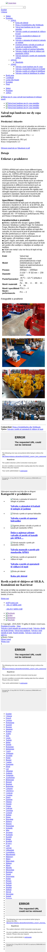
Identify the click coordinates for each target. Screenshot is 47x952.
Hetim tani (5, 598)
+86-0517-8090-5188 (14, 609)
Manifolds (19, 62)
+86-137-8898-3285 (13, 605)
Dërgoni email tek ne (9, 148)
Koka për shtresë (21, 23)
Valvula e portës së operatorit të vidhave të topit (25, 429)
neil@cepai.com (12, 603)
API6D (13, 64)
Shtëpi (8, 16)
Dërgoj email (6, 639)
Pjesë (8, 84)
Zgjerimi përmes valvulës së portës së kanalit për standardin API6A (29, 46)
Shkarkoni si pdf (23, 148)
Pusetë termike (18, 633)
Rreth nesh (10, 75)
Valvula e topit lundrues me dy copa (29, 67)
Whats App (5, 641)
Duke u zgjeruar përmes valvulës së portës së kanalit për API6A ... (24, 535)
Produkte (9, 18)
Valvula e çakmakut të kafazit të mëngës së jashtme (25, 507)
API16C (14, 60)
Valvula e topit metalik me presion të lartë (16, 628)
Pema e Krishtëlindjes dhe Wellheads (29, 25)
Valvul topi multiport (22, 630)
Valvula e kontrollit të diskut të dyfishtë (30, 69)
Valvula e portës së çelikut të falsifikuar (30, 71)
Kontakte (9, 82)
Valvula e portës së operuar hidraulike (29, 49)
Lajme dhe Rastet (12, 80)
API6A (13, 20)
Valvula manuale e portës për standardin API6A (25, 551)
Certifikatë (10, 78)
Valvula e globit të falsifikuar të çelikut (30, 73)
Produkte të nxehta (8, 626)
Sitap (19, 626)
